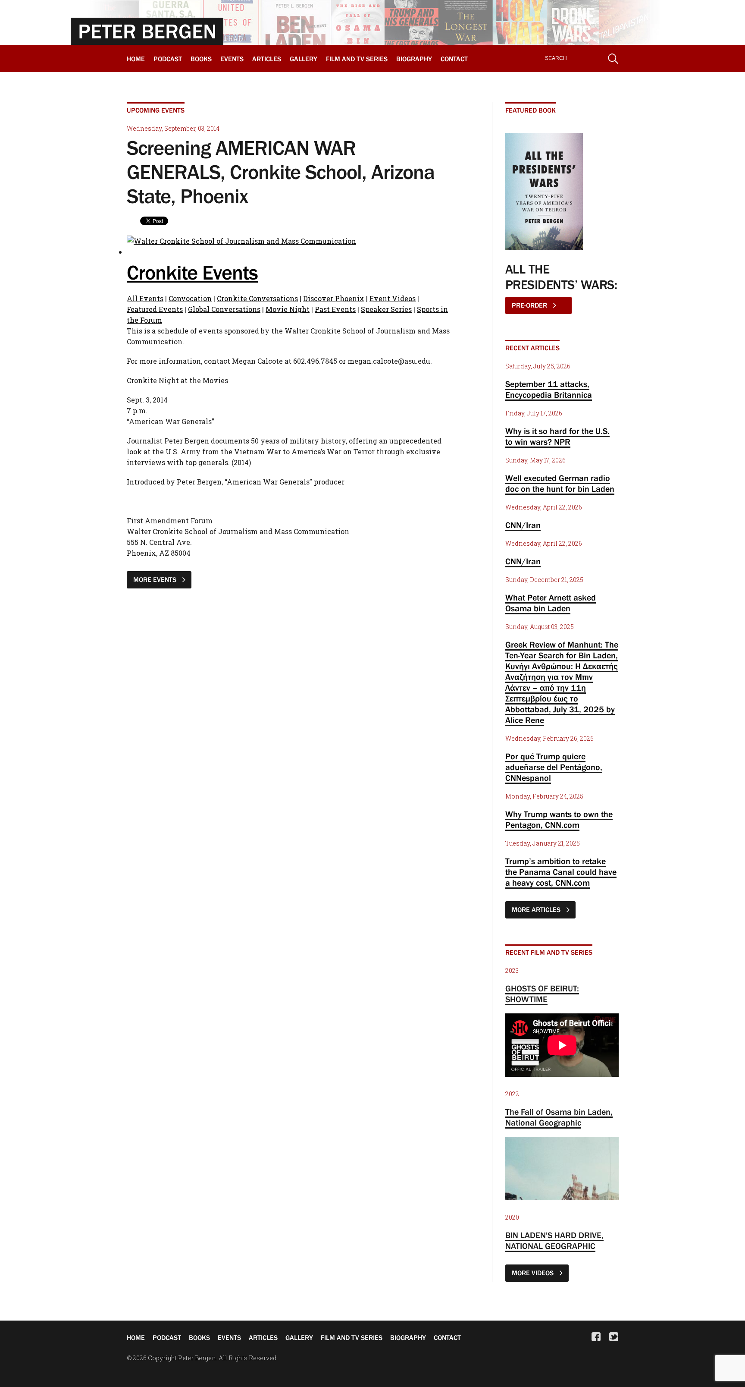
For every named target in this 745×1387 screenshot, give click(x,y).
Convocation (190, 298)
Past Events (335, 309)
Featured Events (155, 309)
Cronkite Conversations (257, 298)
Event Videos (392, 298)
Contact (454, 59)
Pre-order (530, 305)
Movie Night (288, 309)
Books (201, 59)
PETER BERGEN (147, 31)
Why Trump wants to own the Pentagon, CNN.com (559, 819)
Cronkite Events (192, 272)
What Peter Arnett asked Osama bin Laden (550, 603)
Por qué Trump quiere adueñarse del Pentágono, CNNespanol (553, 767)
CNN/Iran (523, 525)
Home (136, 59)
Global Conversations (224, 309)
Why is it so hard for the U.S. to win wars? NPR (557, 436)
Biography (414, 59)
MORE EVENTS (155, 579)
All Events (145, 298)
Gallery (303, 59)
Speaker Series (386, 309)
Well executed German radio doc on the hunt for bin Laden (559, 483)
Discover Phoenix (333, 298)
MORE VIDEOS (533, 1273)
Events (232, 59)
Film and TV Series (357, 59)
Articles (266, 59)
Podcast (167, 59)
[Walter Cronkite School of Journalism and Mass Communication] (241, 240)
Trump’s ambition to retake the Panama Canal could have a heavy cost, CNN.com (561, 871)
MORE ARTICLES (537, 909)
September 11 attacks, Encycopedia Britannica (548, 389)
